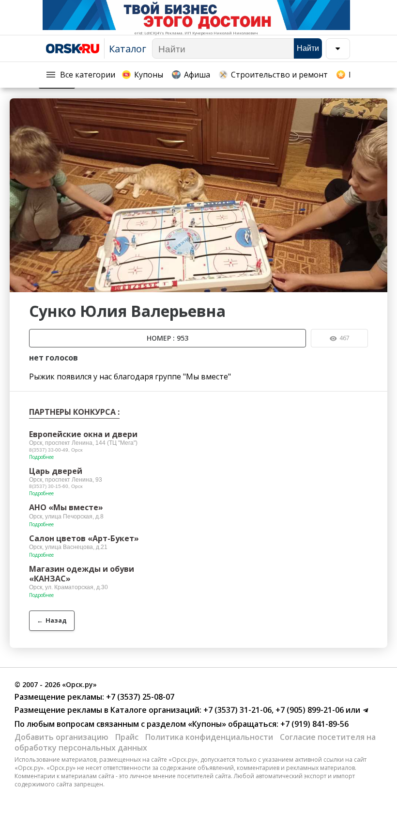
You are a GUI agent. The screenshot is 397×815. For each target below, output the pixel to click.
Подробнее (41, 457)
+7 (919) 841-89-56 (313, 724)
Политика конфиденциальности (209, 737)
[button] (378, 107)
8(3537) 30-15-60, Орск (55, 486)
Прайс (126, 737)
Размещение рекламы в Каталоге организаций (107, 710)
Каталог (127, 48)
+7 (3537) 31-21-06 (236, 710)
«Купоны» (207, 724)
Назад (52, 620)
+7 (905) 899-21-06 (309, 710)
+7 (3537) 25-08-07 (139, 696)
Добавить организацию (61, 737)
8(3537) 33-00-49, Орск (55, 450)
